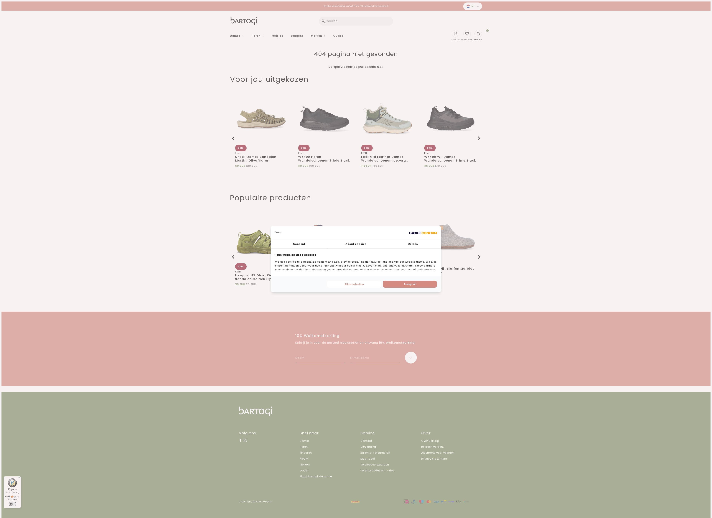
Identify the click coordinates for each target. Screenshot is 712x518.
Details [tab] (413, 243)
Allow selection (354, 284)
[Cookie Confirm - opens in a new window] (423, 233)
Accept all (410, 284)
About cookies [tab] (355, 243)
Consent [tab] (299, 243)
